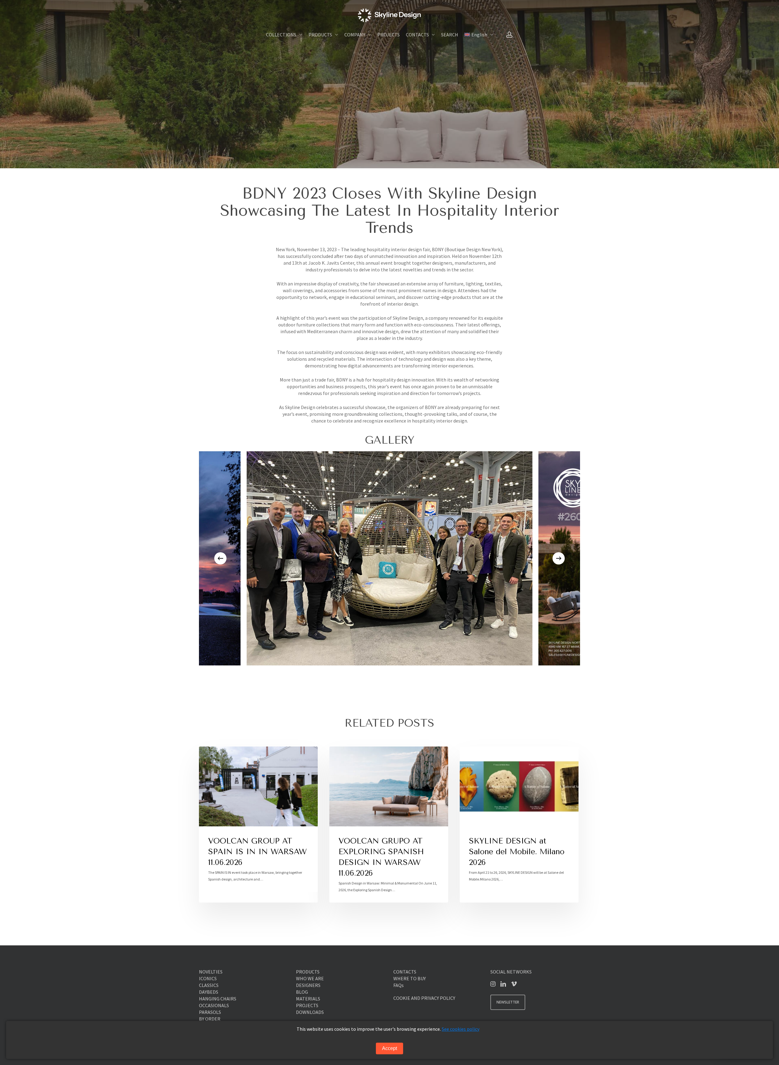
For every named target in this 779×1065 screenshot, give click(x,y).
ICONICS (208, 978)
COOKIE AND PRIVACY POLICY (424, 998)
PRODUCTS (308, 972)
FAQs (398, 985)
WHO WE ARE (310, 978)
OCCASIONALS (214, 1005)
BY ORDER (209, 1019)
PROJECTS (307, 1005)
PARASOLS (210, 1012)
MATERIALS (308, 999)
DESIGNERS (308, 985)
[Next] (558, 558)
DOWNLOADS (310, 1012)
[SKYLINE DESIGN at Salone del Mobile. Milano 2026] (519, 825)
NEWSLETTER (507, 1002)
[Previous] (220, 558)
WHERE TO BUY (409, 978)
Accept (389, 1048)
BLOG (302, 992)
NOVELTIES (211, 972)
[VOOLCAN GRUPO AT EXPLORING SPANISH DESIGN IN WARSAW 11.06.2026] (388, 825)
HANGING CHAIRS (217, 999)
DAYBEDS (208, 992)
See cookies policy (460, 1029)
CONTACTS (404, 972)
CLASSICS (209, 985)
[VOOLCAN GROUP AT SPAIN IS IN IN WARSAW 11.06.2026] (258, 825)
